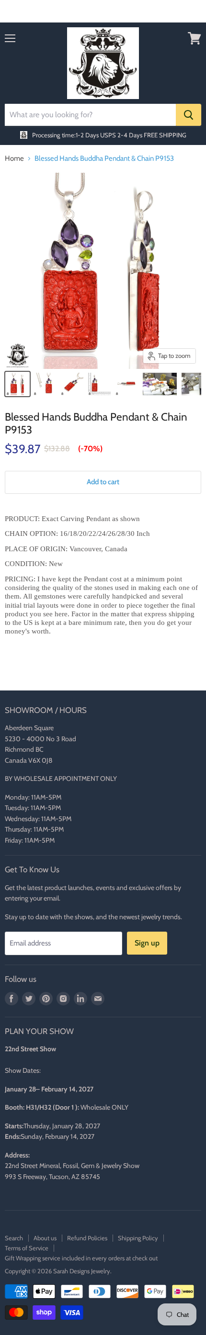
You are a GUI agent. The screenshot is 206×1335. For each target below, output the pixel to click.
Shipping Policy (138, 1238)
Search (14, 1238)
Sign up (147, 942)
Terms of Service (26, 1248)
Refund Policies (87, 1238)
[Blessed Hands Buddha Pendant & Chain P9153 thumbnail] (17, 384)
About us (45, 1238)
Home (14, 159)
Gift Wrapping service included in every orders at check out (81, 1258)
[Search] (188, 115)
